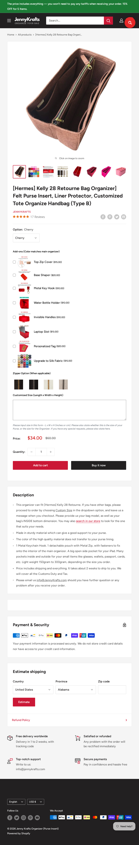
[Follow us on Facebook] (9, 817)
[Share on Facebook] (103, 216)
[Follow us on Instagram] (23, 817)
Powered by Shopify (18, 833)
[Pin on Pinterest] (109, 216)
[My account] (121, 21)
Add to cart (40, 465)
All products (25, 34)
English (13, 801)
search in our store (88, 521)
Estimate (24, 702)
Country (18, 681)
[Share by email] (123, 216)
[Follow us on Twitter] (16, 817)
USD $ (32, 801)
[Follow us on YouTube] (37, 817)
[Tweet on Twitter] (116, 216)
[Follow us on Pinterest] (30, 817)
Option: (23, 229)
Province (61, 681)
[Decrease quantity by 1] (31, 452)
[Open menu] (9, 20)
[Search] (108, 21)
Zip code (104, 681)
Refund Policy (21, 720)
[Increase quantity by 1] (50, 452)
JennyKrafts (22, 211)
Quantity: (19, 452)
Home (10, 34)
